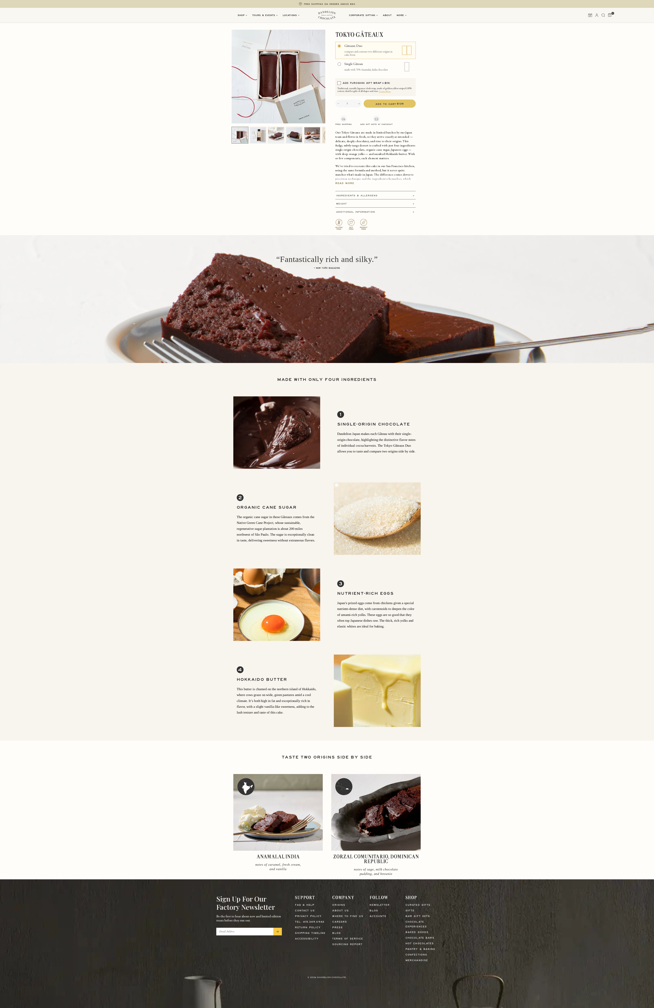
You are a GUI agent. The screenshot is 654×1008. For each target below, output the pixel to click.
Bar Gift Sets (418, 916)
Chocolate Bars (420, 938)
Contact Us (305, 911)
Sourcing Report (347, 944)
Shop (241, 15)
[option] (375, 50)
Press (337, 927)
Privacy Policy (308, 916)
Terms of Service (347, 939)
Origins (338, 905)
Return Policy (308, 927)
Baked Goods (417, 932)
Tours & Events (263, 15)
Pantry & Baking (420, 949)
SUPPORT (305, 897)
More (400, 15)
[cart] (608, 15)
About (387, 15)
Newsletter (380, 905)
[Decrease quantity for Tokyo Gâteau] (338, 104)
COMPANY (343, 897)
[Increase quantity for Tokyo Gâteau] (359, 104)
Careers (339, 922)
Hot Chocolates (420, 943)
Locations (290, 15)
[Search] (603, 15)
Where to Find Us (347, 916)
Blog (336, 933)
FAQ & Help (304, 905)
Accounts (378, 916)
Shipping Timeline (310, 933)
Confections (416, 955)
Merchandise (417, 960)
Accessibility (306, 939)
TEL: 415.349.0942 (309, 922)
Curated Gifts (418, 905)
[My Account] (597, 15)
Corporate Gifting (362, 15)
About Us (340, 911)
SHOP (411, 897)
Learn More (385, 91)
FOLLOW (379, 897)
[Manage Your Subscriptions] (590, 15)
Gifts (410, 911)
